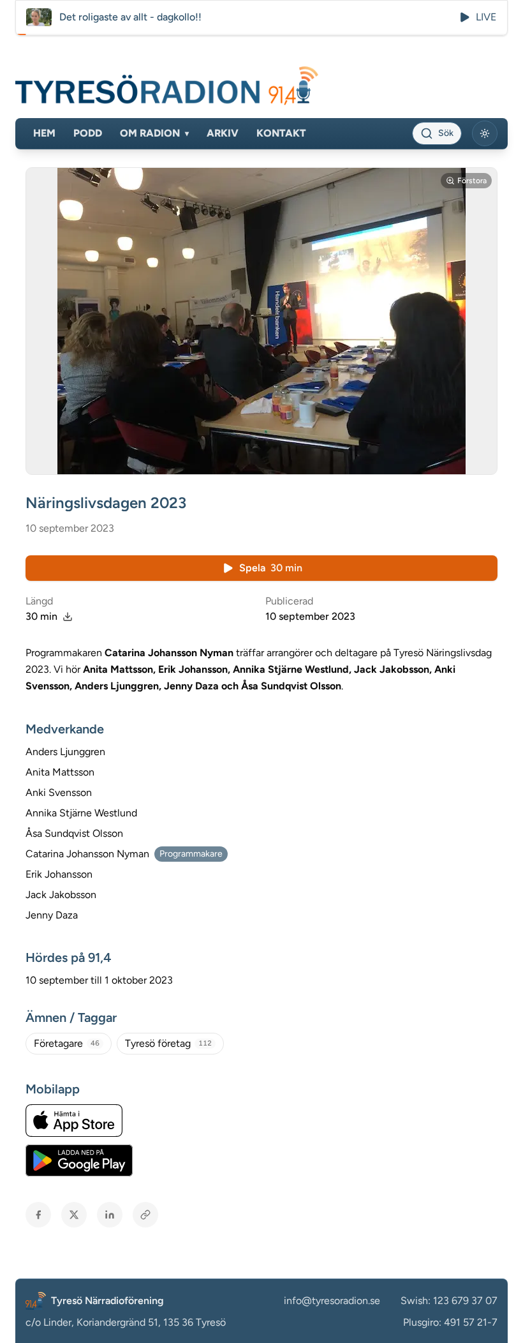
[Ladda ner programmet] (68, 616)
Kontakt (281, 133)
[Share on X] (74, 1214)
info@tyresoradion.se (332, 1300)
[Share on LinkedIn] (109, 1214)
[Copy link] (145, 1214)
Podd (87, 133)
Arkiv (223, 133)
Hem (44, 133)
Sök (445, 133)
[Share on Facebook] (38, 1214)
